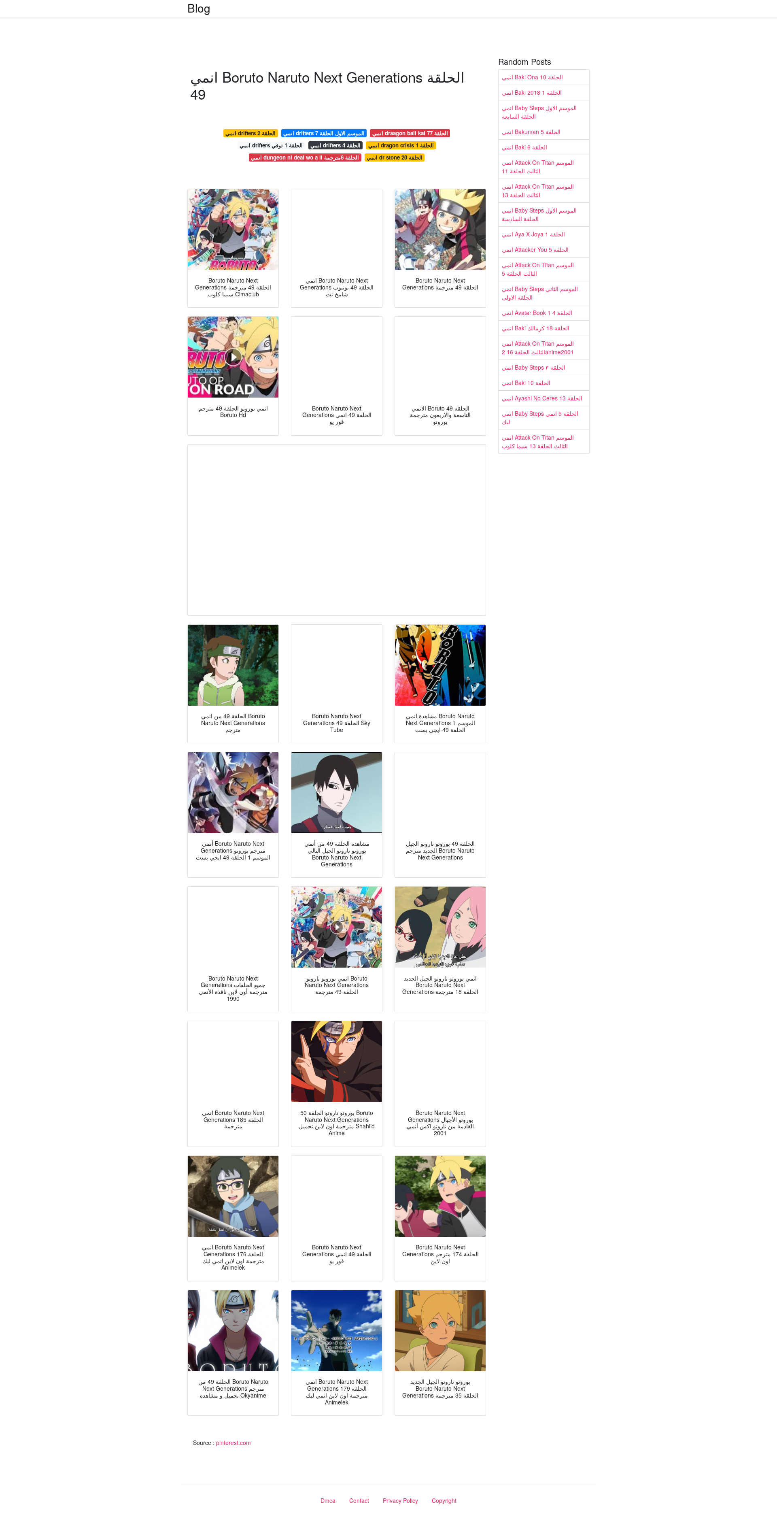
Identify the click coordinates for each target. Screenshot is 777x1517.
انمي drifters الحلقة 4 (335, 145)
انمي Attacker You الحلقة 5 (535, 249)
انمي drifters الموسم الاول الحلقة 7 (324, 133)
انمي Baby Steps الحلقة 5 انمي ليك (540, 417)
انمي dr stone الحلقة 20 (394, 157)
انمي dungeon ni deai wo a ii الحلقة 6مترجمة (305, 157)
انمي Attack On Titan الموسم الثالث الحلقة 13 (538, 190)
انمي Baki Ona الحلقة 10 (532, 77)
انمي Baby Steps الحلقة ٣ (533, 367)
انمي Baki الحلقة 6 (524, 147)
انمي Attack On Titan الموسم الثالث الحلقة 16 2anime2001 (538, 347)
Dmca (328, 1500)
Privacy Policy (400, 1500)
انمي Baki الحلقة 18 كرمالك (535, 328)
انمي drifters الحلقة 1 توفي (271, 145)
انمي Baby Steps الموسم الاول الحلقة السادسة (539, 214)
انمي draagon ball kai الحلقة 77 (410, 133)
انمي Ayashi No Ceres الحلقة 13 (542, 398)
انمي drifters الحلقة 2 (250, 133)
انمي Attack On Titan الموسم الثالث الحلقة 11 (538, 166)
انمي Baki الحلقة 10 (526, 383)
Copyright (444, 1500)
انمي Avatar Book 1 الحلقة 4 (537, 313)
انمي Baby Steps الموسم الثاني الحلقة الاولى (540, 293)
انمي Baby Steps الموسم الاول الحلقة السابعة (539, 112)
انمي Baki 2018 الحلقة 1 (532, 92)
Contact (359, 1500)
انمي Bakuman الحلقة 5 (531, 132)
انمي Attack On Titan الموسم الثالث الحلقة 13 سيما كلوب (538, 441)
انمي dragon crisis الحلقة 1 (401, 145)
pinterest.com (233, 1442)
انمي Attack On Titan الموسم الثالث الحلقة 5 (538, 269)
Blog (198, 8)
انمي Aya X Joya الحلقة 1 (533, 234)
